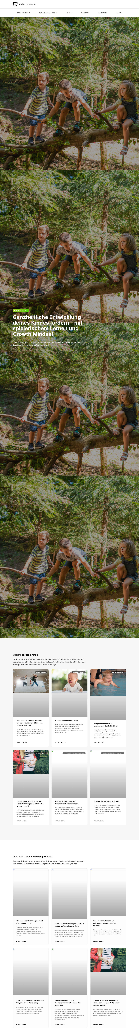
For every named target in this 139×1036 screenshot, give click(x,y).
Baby (68, 13)
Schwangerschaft (47, 13)
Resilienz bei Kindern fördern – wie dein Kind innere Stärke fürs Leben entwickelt (30, 723)
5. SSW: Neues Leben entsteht (106, 801)
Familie (119, 13)
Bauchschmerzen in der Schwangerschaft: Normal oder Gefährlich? (67, 1002)
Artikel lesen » (22, 742)
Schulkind (102, 13)
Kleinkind (85, 13)
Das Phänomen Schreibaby (66, 721)
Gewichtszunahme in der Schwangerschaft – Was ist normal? (104, 923)
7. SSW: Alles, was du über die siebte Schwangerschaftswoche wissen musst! (30, 803)
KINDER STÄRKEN (23, 13)
